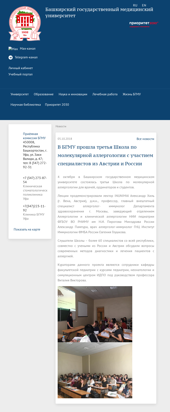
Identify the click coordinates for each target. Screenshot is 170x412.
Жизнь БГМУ (132, 94)
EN (144, 5)
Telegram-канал (26, 57)
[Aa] (156, 5)
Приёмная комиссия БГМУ (34, 136)
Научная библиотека (26, 104)
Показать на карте (27, 229)
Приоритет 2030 (57, 104)
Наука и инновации (73, 94)
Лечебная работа (105, 94)
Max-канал (27, 48)
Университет (20, 94)
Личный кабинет (20, 68)
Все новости (145, 139)
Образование (43, 94)
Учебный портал (20, 74)
